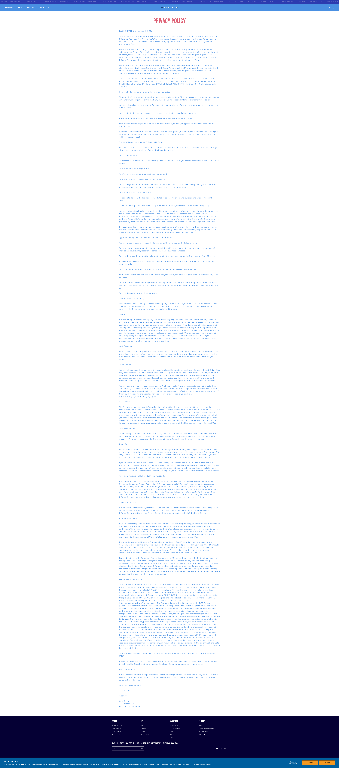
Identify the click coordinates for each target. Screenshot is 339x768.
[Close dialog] (193, 351)
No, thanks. (169, 415)
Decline (327, 763)
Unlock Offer (169, 404)
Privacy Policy (205, 764)
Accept (310, 763)
